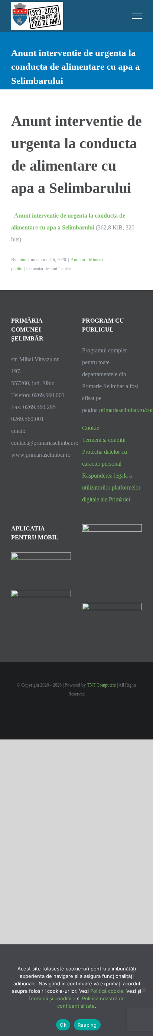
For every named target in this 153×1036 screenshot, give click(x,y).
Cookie (90, 428)
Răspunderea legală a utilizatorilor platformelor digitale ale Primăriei (111, 487)
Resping (87, 1025)
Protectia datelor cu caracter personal (104, 458)
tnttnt (21, 259)
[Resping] (143, 990)
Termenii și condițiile (51, 998)
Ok (63, 1025)
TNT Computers (101, 685)
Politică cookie (106, 991)
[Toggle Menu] (137, 16)
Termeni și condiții (104, 440)
